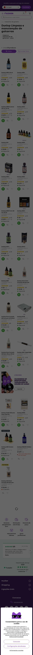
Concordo (16, 641)
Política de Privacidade (16, 637)
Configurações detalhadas (16, 646)
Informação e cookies (16, 650)
